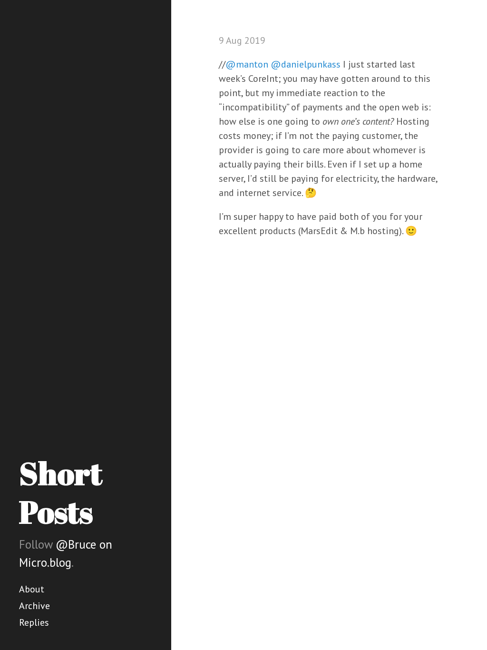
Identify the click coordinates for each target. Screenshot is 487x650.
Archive (34, 606)
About (31, 589)
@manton (246, 64)
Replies (34, 622)
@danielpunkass (306, 64)
